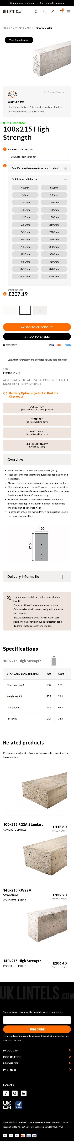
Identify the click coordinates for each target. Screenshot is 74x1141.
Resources (10, 1063)
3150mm (25, 254)
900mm (54, 195)
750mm (25, 195)
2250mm (25, 232)
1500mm (54, 209)
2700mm (54, 239)
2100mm (54, 224)
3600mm (54, 261)
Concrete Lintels (23, 27)
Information (12, 1057)
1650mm (25, 217)
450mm (25, 187)
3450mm (25, 261)
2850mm (25, 246)
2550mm (25, 239)
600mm (54, 187)
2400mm (54, 232)
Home (6, 27)
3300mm (54, 254)
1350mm (25, 209)
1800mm (54, 217)
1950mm (25, 224)
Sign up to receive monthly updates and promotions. (33, 1012)
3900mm (54, 269)
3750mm (25, 269)
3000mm (54, 246)
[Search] (36, 12)
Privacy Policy (47, 1036)
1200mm (54, 202)
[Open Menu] (68, 12)
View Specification (19, 39)
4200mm (54, 276)
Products (10, 1050)
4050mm (25, 276)
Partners (10, 1069)
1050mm (25, 202)
